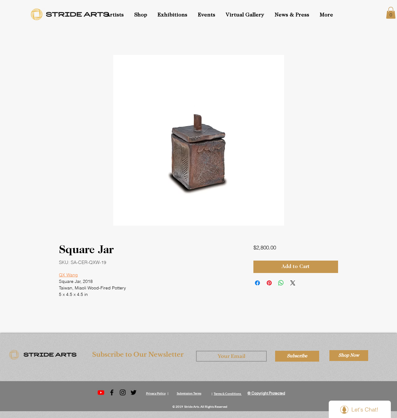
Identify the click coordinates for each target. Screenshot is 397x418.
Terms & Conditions (227, 393)
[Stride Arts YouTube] (101, 392)
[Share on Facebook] (257, 283)
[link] (391, 13)
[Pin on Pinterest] (269, 283)
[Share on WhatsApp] (281, 283)
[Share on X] (293, 283)
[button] (207, 15)
